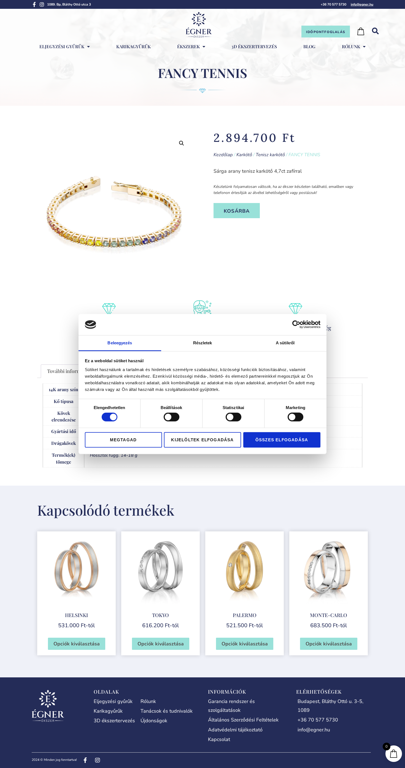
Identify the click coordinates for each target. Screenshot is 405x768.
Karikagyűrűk (133, 46)
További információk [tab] (70, 371)
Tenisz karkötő (270, 155)
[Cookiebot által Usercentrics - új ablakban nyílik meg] (296, 324)
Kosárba (237, 211)
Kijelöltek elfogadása (202, 439)
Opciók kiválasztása (76, 643)
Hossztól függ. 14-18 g (113, 455)
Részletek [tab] (202, 342)
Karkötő (244, 155)
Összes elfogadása (281, 439)
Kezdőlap (223, 155)
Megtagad (123, 439)
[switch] (171, 417)
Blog (309, 46)
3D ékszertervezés (254, 46)
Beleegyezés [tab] (119, 342)
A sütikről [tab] (285, 342)
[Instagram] (41, 4)
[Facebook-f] (34, 4)
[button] (182, 143)
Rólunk (351, 46)
